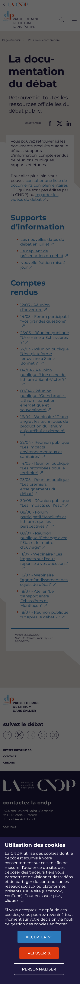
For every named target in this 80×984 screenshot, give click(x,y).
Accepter (36, 937)
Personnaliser (39, 969)
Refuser (37, 953)
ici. (22, 900)
